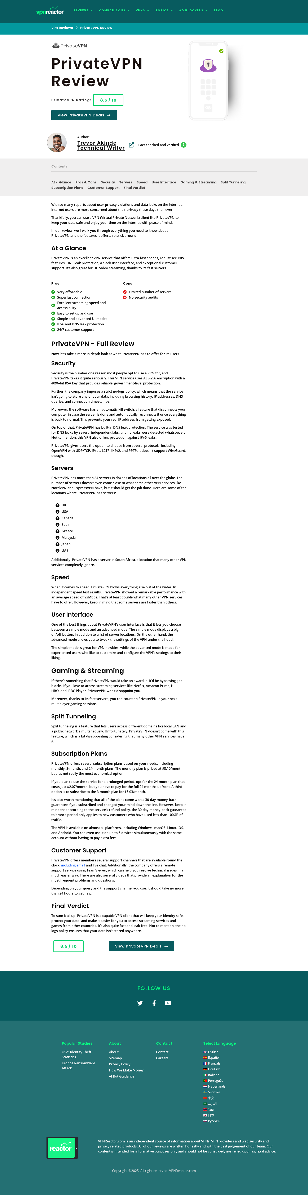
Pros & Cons (86, 182)
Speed (142, 182)
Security (108, 182)
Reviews (81, 10)
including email (73, 865)
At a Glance (61, 182)
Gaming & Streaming (198, 182)
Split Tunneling (233, 182)
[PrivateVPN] (207, 80)
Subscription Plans (67, 187)
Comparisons (112, 10)
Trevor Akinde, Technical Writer (101, 145)
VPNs (140, 10)
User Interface (164, 182)
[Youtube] (168, 1003)
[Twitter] (140, 1003)
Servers (125, 182)
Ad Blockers (191, 10)
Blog (218, 10)
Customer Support (103, 187)
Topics (162, 10)
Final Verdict (134, 187)
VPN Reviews (62, 27)
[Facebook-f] (154, 1003)
